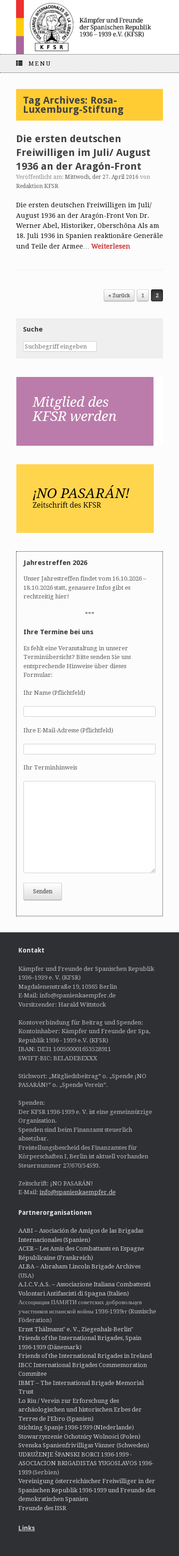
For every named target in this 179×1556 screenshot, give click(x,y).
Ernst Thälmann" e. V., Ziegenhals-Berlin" (75, 1329)
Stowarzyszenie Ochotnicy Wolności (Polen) (79, 1436)
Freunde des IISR (42, 1508)
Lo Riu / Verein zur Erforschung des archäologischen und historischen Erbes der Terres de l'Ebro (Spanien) (80, 1409)
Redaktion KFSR (37, 186)
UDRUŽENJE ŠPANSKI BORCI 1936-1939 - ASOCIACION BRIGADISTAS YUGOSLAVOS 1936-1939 (85, 1463)
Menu (39, 63)
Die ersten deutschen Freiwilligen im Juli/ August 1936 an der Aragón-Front (83, 152)
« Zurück (119, 296)
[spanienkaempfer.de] (89, 27)
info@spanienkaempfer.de (77, 1192)
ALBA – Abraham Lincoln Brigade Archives (79, 1266)
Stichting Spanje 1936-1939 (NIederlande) (76, 1427)
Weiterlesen (110, 246)
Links (26, 1528)
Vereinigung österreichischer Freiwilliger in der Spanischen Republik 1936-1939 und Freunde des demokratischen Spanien (86, 1490)
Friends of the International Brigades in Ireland (85, 1355)
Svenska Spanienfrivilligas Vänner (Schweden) (83, 1445)
